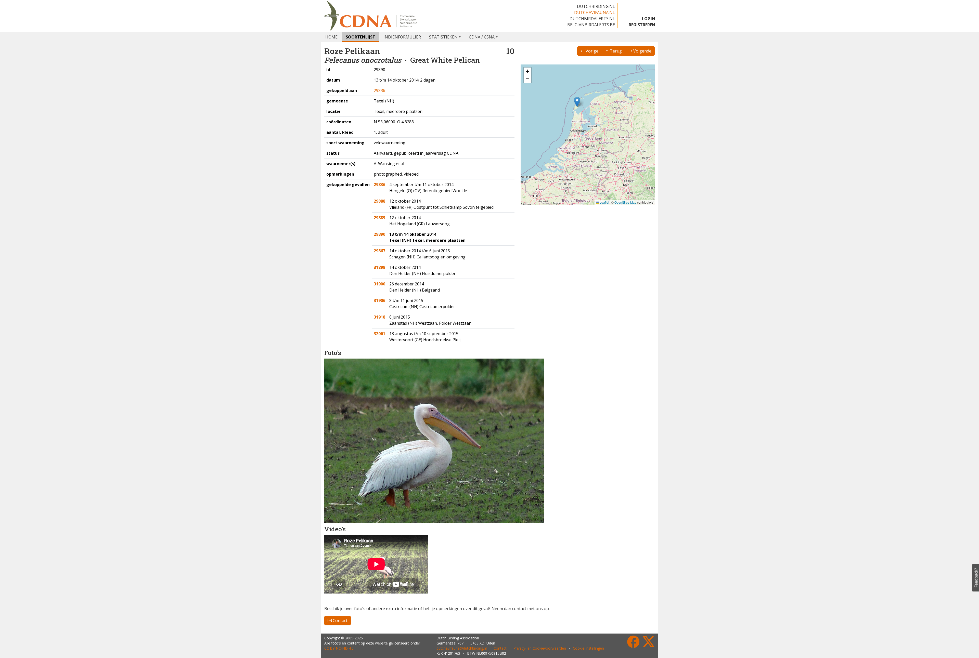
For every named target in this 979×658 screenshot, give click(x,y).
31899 (379, 267)
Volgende (641, 51)
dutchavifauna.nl (594, 12)
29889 (379, 217)
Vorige (591, 51)
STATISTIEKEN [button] (443, 37)
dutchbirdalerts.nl (592, 18)
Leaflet (604, 202)
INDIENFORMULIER (402, 37)
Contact (339, 620)
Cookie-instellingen (588, 648)
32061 (379, 333)
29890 (379, 234)
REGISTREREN (642, 25)
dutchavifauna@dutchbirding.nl (461, 648)
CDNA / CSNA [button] (482, 37)
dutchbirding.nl (596, 6)
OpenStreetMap (625, 202)
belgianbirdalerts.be (591, 25)
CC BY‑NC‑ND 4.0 (339, 648)
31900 (379, 284)
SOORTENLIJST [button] (360, 37)
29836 (379, 90)
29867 (379, 251)
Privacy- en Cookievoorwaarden (539, 648)
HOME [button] (331, 37)
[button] (577, 102)
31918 (379, 317)
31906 (379, 300)
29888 (379, 201)
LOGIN (648, 18)
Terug (615, 51)
